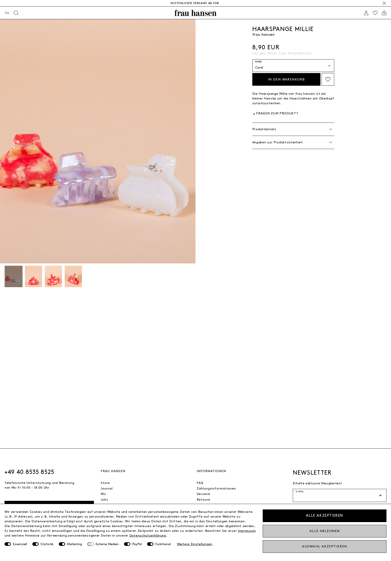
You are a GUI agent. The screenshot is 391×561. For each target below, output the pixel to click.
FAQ (200, 482)
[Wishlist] (375, 13)
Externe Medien (107, 544)
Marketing (74, 544)
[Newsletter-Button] (380, 495)
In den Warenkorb (286, 79)
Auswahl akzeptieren (324, 546)
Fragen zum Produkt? (277, 113)
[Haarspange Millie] (14, 277)
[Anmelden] (366, 13)
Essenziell (20, 544)
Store (105, 482)
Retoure (203, 499)
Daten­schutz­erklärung (147, 535)
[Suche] (16, 13)
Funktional (163, 544)
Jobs (104, 499)
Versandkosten (300, 53)
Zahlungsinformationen (216, 488)
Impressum (247, 530)
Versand (203, 493)
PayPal (137, 544)
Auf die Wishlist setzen (328, 79)
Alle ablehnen (325, 531)
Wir (103, 493)
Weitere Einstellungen (194, 544)
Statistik (47, 544)
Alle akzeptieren (324, 515)
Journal (107, 488)
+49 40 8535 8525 (29, 472)
